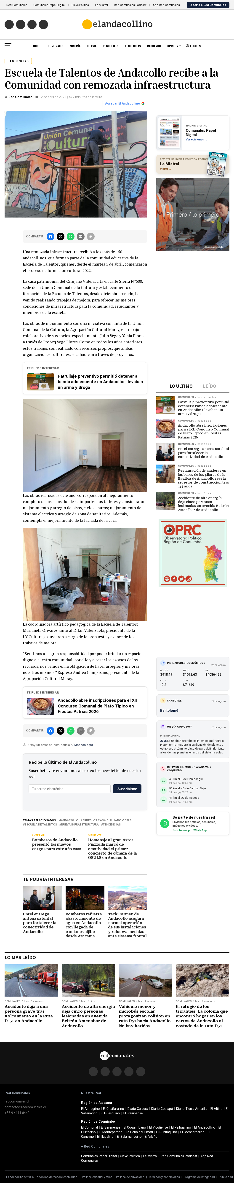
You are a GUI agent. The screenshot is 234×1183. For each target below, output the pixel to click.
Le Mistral (101, 5)
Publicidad (226, 1177)
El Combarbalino (192, 1132)
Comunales (55, 45)
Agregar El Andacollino (122, 103)
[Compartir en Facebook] (50, 236)
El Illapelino (105, 1137)
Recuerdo (154, 45)
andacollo (69, 820)
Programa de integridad (199, 1177)
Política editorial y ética (97, 1177)
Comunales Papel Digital (49, 5)
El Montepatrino (110, 1132)
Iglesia (91, 45)
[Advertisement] (192, 283)
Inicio (37, 45)
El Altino (216, 1109)
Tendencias (133, 45)
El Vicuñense (158, 1127)
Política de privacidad (130, 1177)
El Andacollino (204, 1127)
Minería (75, 45)
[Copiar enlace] (91, 236)
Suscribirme (127, 789)
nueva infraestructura (80, 824)
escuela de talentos (41, 824)
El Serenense (110, 1127)
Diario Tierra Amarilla (191, 1109)
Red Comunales (16, 5)
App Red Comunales (166, 5)
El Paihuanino (181, 1127)
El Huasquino (110, 1113)
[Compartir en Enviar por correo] (81, 236)
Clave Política (80, 5)
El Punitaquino (166, 1132)
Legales (195, 45)
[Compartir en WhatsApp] (70, 236)
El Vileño (151, 1137)
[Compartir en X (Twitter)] (60, 236)
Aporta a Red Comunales (208, 5)
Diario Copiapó (162, 1109)
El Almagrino (90, 1109)
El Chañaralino (113, 1109)
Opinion (172, 45)
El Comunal (89, 1127)
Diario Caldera (138, 1109)
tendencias (112, 824)
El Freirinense (133, 1113)
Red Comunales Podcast (130, 5)
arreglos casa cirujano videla (107, 820)
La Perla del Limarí (139, 1132)
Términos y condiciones (164, 1177)
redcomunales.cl (17, 1101)
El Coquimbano (135, 1127)
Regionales (110, 45)
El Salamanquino (129, 1137)
